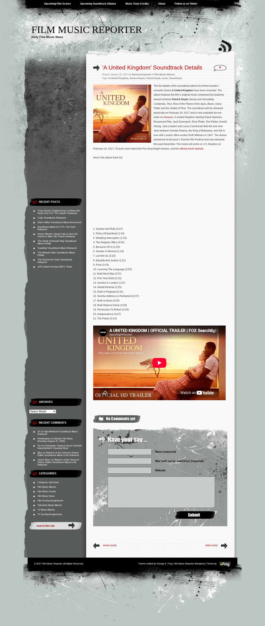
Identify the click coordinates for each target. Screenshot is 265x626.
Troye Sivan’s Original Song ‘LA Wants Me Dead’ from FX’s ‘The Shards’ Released (58, 211)
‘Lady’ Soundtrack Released (51, 217)
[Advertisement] (57, 134)
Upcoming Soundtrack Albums (98, 3)
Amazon (168, 117)
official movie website (191, 148)
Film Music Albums (46, 487)
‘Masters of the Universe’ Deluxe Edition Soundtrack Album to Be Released (58, 453)
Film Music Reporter (86, 29)
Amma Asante (137, 78)
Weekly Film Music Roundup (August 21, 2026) (55, 439)
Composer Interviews (48, 482)
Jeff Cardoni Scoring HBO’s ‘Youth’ (54, 266)
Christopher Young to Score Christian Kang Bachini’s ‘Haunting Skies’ (59, 446)
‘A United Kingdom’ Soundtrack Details (152, 67)
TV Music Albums (46, 509)
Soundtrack (175, 78)
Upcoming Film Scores (57, 3)
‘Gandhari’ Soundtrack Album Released (57, 248)
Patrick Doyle (153, 78)
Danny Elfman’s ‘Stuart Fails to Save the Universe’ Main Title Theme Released (57, 235)
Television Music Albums (49, 505)
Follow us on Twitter (186, 3)
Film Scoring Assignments (50, 500)
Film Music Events (46, 491)
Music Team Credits (137, 3)
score (165, 78)
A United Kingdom (118, 78)
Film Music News (46, 496)
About (161, 3)
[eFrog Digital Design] (225, 566)
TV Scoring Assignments (49, 514)
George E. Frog (164, 563)
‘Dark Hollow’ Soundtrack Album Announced (59, 222)
